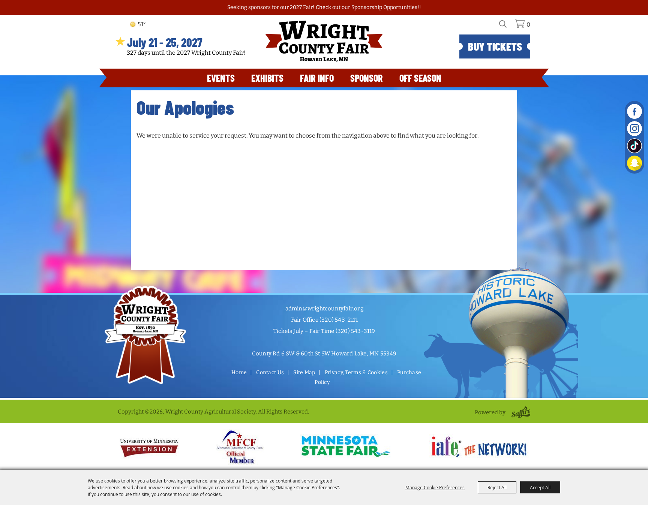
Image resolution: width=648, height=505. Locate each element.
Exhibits (267, 78)
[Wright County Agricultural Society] (324, 41)
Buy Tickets (495, 46)
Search (507, 26)
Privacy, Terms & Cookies (356, 372)
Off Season (420, 78)
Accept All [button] (540, 487)
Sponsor (366, 78)
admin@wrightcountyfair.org (324, 308)
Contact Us (270, 372)
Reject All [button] (497, 487)
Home (239, 372)
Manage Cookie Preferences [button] (435, 487)
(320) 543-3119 (355, 331)
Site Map (304, 372)
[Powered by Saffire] (519, 412)
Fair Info (317, 78)
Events (221, 78)
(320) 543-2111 (339, 319)
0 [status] (528, 24)
